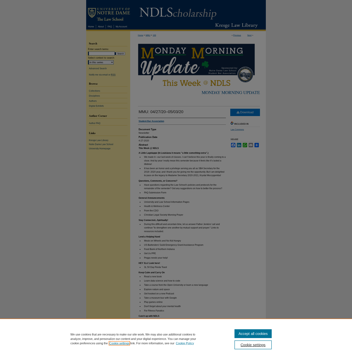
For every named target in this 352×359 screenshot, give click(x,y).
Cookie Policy (185, 343)
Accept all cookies (253, 334)
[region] (176, 339)
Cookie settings (119, 343)
